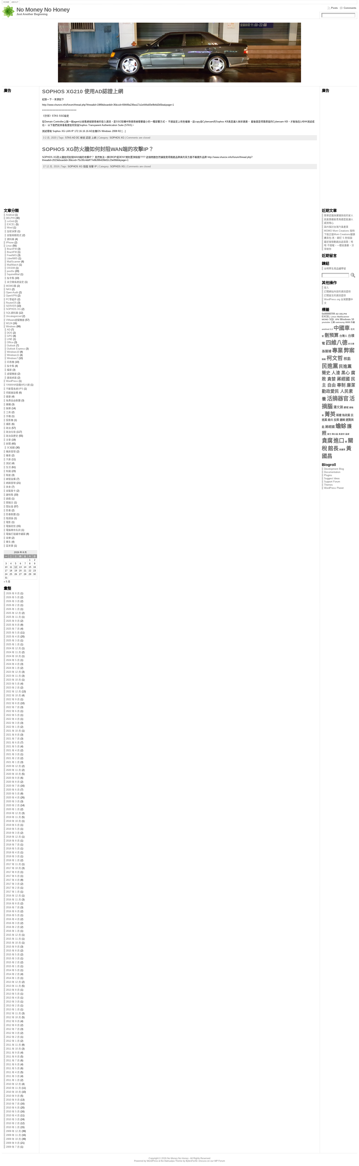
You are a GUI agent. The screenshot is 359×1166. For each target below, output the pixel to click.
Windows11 (13, 355)
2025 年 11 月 (13, 617)
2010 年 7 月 (13, 1103)
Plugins (328, 475)
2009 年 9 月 (13, 1143)
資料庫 (10, 239)
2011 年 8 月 (13, 1056)
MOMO (325, 319)
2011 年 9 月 (13, 1052)
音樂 (8, 537)
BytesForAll (191, 1161)
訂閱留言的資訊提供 (335, 295)
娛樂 (8, 408)
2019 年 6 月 (13, 825)
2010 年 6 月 (13, 1107)
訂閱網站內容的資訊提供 (337, 291)
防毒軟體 (11, 514)
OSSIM (11, 268)
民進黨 (330, 366)
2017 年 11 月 (13, 864)
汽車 (8, 459)
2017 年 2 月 (13, 887)
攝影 (8, 424)
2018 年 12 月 (13, 836)
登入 (326, 287)
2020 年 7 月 (13, 785)
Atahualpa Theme (173, 1161)
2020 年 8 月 (13, 781)
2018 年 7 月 (13, 844)
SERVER (11, 305)
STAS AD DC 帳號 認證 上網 (80, 137)
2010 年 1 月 (13, 1127)
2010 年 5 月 (13, 1111)
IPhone (10, 242)
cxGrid (10, 221)
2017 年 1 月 (13, 891)
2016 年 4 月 (13, 919)
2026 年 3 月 (13, 601)
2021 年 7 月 (13, 738)
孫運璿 (326, 351)
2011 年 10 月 (13, 1048)
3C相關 (11, 447)
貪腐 (327, 440)
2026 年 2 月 (13, 605)
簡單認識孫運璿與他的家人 (338, 215)
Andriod (10, 214)
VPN (337, 319)
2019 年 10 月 (13, 821)
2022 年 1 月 (13, 726)
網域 (346, 407)
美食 (8, 486)
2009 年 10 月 (13, 1139)
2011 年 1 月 (13, 1080)
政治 (8, 428)
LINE (9, 339)
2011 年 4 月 (13, 1072)
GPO (9, 336)
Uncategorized (14, 316)
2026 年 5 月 (13, 597)
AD (8, 329)
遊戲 (8, 498)
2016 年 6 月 (13, 911)
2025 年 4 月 (13, 636)
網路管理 (11, 483)
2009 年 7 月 (13, 1146)
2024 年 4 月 (13, 664)
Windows (11, 326)
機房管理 (11, 451)
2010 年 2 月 (13, 1123)
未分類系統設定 (15, 282)
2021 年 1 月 (13, 762)
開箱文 (9, 502)
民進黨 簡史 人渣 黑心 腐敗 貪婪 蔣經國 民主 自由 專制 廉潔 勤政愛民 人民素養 (338, 382)
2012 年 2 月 (13, 1037)
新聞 (8, 443)
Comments (350, 8)
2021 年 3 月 (13, 754)
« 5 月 (7, 581)
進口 (338, 440)
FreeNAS (12, 255)
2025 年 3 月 (13, 640)
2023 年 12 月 (13, 671)
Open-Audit (12, 292)
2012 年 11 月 (13, 1013)
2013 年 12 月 (13, 982)
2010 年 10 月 (13, 1091)
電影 (8, 522)
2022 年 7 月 (13, 707)
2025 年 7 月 (13, 628)
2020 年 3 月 (13, 801)
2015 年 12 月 (13, 934)
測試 (8, 463)
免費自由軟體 (13, 400)
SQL (331, 319)
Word (10, 227)
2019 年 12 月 (13, 813)
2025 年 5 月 (13, 632)
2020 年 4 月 (13, 797)
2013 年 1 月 (13, 1009)
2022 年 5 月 (13, 715)
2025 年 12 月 (13, 613)
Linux (9, 245)
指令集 (10, 278)
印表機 (10, 362)
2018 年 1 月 (13, 860)
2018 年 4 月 (13, 852)
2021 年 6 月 (13, 742)
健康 (8, 396)
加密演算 (12, 231)
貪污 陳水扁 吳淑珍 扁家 (338, 434)
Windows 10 (347, 319)
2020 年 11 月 (13, 770)
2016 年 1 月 (13, 931)
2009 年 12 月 (13, 1131)
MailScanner (13, 261)
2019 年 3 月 (13, 832)
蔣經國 (330, 427)
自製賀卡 (11, 490)
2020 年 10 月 (13, 774)
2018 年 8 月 (13, 840)
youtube (326, 322)
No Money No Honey (43, 9)
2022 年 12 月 (13, 691)
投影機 (9, 420)
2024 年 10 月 (13, 656)
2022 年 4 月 (13, 719)
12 (15, 567)
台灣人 (343, 335)
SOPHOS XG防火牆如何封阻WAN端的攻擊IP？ (98, 149)
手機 (8, 416)
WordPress (12, 381)
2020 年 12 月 (13, 766)
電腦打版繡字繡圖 (15, 534)
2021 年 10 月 (13, 730)
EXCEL (11, 224)
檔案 (9, 369)
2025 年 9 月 (13, 620)
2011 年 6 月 (13, 1064)
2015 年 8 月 (13, 950)
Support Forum (332, 481)
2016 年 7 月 (13, 907)
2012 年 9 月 (13, 1021)
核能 (347, 359)
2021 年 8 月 (13, 734)
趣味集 (9, 494)
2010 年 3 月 (13, 1119)
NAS (8, 289)
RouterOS (11, 302)
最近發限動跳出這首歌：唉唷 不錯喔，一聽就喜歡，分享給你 (339, 245)
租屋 (8, 475)
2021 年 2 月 (13, 758)
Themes (328, 484)
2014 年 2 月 (13, 974)
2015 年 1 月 (13, 966)
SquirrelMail (13, 274)
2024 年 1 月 (13, 668)
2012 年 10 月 (13, 1017)
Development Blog (334, 468)
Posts (334, 8)
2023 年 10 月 (13, 679)
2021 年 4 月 (13, 750)
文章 (8, 439)
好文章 (351, 344)
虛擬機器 (12, 373)
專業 (337, 350)
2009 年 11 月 (13, 1135)
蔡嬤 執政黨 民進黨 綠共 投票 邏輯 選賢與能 (338, 421)
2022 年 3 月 (13, 723)
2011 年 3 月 (13, 1076)
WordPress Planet (334, 488)
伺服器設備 (12, 392)
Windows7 (12, 358)
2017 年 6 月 (13, 876)
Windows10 (13, 351)
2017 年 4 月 (13, 880)
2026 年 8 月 (13, 593)
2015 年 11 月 (13, 938)
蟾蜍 (340, 426)
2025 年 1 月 (13, 644)
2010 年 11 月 (13, 1088)
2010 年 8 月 (13, 1099)
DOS (9, 332)
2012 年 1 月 (13, 1040)
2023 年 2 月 (13, 687)
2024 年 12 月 (13, 648)
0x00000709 (328, 313)
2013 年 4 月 (13, 997)
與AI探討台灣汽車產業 (336, 226)
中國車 (342, 328)
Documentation (332, 472)
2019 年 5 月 (13, 828)
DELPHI (10, 218)
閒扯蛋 (9, 506)
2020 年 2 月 (13, 805)
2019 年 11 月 (13, 817)
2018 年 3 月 (13, 856)
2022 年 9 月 (13, 699)
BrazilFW (12, 248)
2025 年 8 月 (13, 624)
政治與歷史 (12, 435)
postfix (10, 271)
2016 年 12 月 (13, 895)
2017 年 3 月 (13, 883)
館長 (333, 448)
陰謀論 (9, 518)
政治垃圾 (11, 431)
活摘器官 (338, 398)
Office (10, 342)
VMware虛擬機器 (15, 320)
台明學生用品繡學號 (335, 268)
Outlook (11, 345)
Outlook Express (16, 348)
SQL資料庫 (12, 312)
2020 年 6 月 (13, 789)
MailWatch (12, 264)
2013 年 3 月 (13, 1001)
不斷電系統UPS (14, 388)
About (15, 2)
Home (6, 2)
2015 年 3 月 (13, 958)
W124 (9, 323)
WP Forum (219, 1161)
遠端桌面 (12, 377)
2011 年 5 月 (13, 1068)
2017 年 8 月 (13, 872)
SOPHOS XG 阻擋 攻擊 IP (82, 166)
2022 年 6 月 (13, 711)
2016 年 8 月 (13, 903)
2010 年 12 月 (13, 1084)
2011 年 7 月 (13, 1060)
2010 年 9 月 (13, 1095)
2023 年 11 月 (13, 675)
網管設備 (11, 479)
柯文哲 (335, 358)
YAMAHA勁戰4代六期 (18, 384)
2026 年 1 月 (13, 609)
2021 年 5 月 (13, 746)
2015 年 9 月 (13, 946)
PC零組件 (11, 299)
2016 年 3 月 (13, 923)
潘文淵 (338, 407)
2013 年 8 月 (13, 989)
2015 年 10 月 (13, 942)
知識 (8, 471)
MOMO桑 (11, 285)
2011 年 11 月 (13, 1044)
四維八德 (336, 342)
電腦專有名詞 (13, 530)
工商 (8, 412)
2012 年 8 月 (13, 1025)
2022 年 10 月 (13, 695)
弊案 (349, 350)
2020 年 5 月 (13, 793)
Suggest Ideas (332, 478)
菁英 (330, 414)
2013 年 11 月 (13, 986)
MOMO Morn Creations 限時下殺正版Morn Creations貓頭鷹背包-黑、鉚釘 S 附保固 (339, 234)
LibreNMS (12, 258)
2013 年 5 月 (13, 993)
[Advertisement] (20, 149)
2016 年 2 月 (13, 927)
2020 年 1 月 (13, 809)
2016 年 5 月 (13, 915)
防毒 (8, 510)
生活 (8, 467)
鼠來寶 (9, 545)
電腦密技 (11, 526)
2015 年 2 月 (13, 962)
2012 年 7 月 (13, 1029)
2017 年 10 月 (13, 868)
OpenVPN (11, 295)
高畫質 (342, 449)
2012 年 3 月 (13, 1033)
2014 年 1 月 (13, 978)
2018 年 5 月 (13, 848)
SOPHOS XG (13, 309)
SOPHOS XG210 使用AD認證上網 (82, 91)
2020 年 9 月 (13, 777)
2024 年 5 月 (13, 660)
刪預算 (332, 335)
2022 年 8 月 (13, 703)
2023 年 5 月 (13, 683)
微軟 (324, 359)
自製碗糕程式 (14, 235)
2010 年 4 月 (13, 1115)
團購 (8, 404)
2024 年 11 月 (13, 652)
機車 (8, 455)
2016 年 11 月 (13, 899)
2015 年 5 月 (13, 954)
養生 (8, 541)
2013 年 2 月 (13, 1005)
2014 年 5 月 (13, 970)
